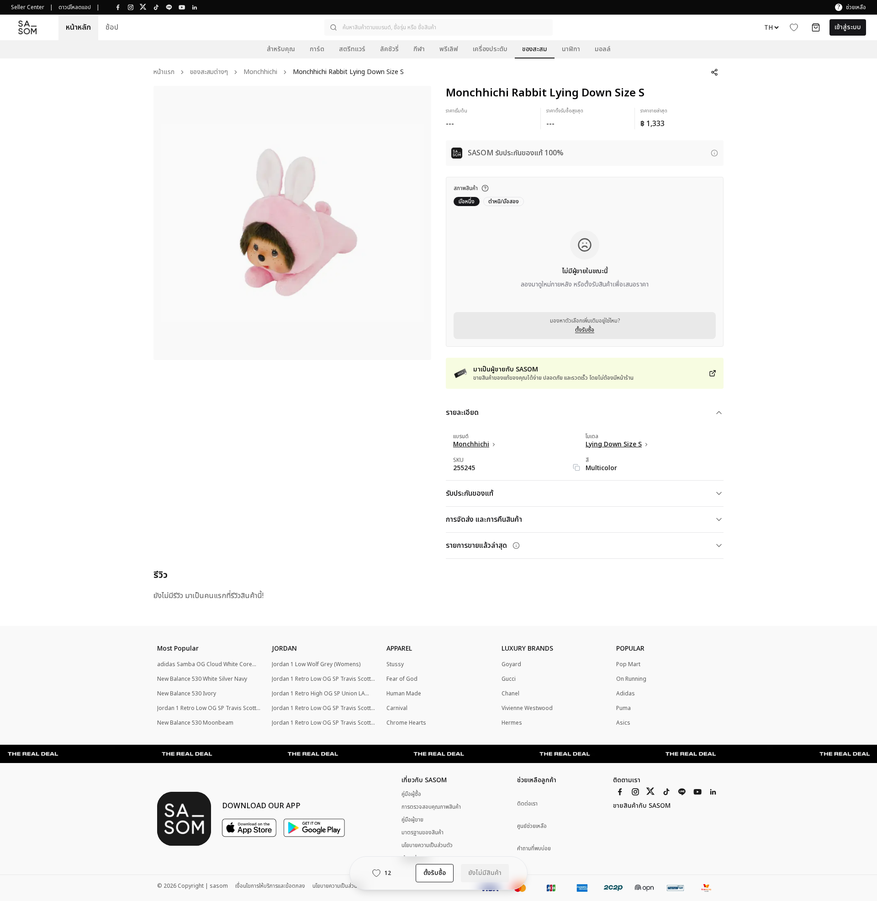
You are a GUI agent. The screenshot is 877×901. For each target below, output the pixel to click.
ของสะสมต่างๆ (209, 72)
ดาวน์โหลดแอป (74, 7)
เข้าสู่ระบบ (848, 27)
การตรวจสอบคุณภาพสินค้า (431, 807)
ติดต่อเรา (527, 804)
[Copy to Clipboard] (576, 467)
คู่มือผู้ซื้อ (411, 794)
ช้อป (112, 27)
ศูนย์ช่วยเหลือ (532, 826)
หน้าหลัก (78, 27)
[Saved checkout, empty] (816, 27)
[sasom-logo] (27, 27)
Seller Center (27, 7)
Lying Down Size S (614, 444)
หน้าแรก (163, 72)
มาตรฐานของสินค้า (423, 832)
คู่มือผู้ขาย (412, 819)
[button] (438, 27)
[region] (292, 223)
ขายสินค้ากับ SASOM (642, 806)
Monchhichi (260, 72)
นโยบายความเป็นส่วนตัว (427, 845)
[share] (714, 72)
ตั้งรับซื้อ (584, 330)
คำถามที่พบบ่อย (534, 849)
